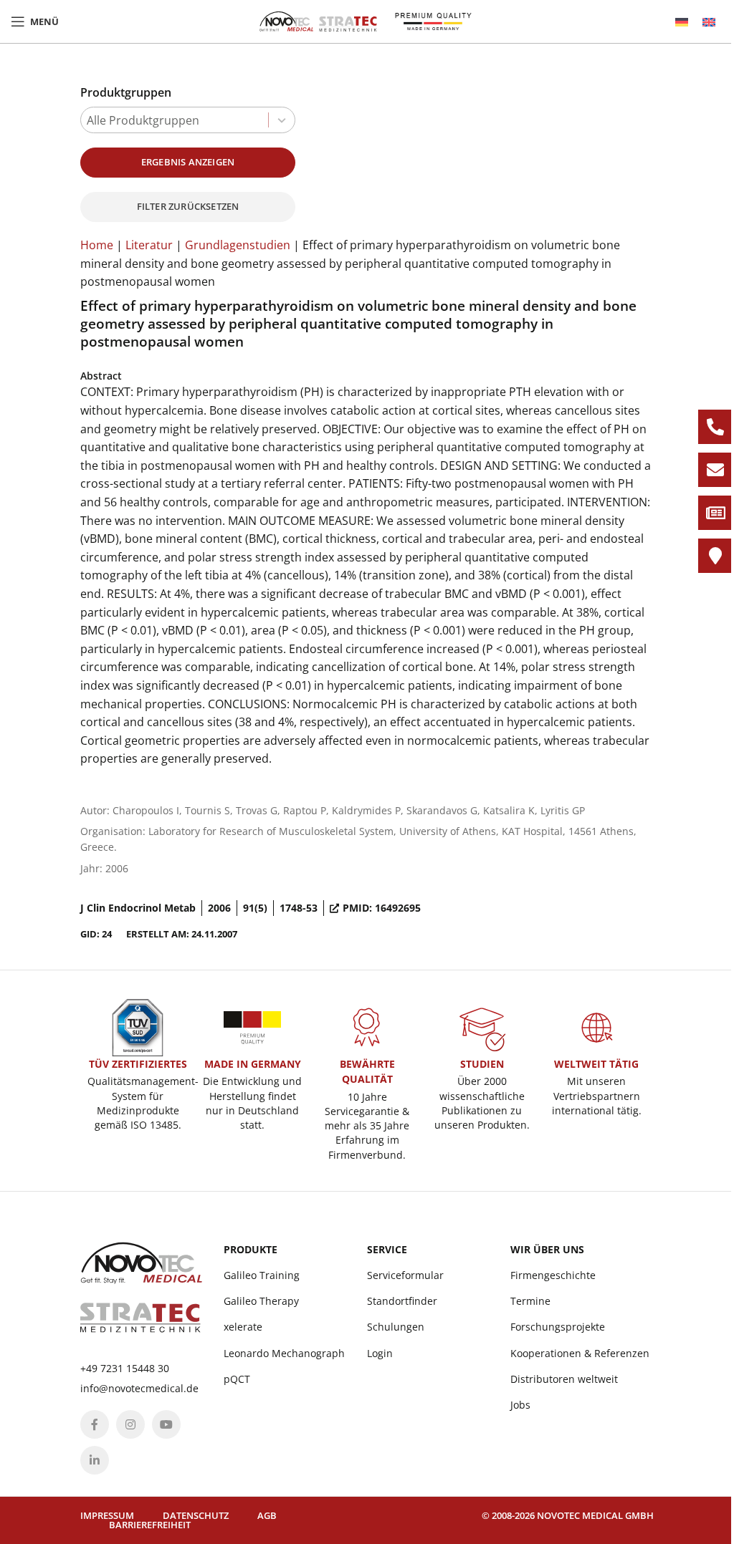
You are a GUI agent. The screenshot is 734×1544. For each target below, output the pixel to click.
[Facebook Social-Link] (94, 1424)
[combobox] (187, 120)
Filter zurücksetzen (188, 206)
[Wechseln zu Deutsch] (681, 22)
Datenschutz (196, 1515)
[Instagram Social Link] (130, 1424)
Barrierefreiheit (150, 1524)
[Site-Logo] (318, 20)
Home (96, 245)
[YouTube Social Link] (166, 1424)
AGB (267, 1515)
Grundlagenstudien (237, 245)
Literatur (149, 245)
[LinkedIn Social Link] (94, 1460)
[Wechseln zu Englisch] (709, 22)
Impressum (107, 1515)
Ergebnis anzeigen (187, 161)
